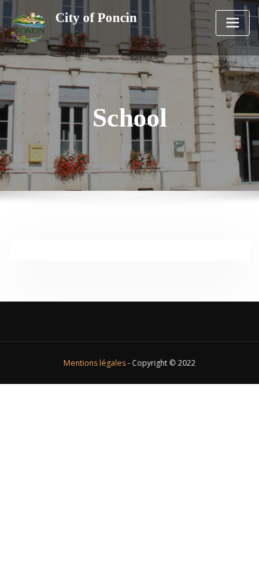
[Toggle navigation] (233, 23)
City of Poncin (96, 17)
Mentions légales (94, 363)
